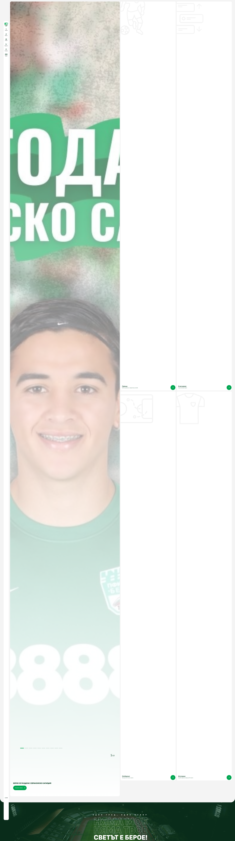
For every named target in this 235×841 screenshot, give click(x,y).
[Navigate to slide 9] (56, 748)
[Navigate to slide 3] (30, 748)
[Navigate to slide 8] (52, 748)
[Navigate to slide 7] (48, 748)
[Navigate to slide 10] (60, 748)
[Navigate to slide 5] (39, 748)
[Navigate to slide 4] (35, 748)
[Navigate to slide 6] (43, 748)
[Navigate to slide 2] (26, 748)
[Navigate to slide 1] (22, 748)
